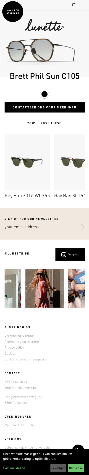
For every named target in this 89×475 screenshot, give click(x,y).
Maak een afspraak (13, 11)
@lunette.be (17, 253)
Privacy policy (14, 347)
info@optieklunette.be (21, 387)
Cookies (10, 353)
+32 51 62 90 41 (16, 382)
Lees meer (27, 167)
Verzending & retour (19, 335)
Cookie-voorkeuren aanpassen (26, 359)
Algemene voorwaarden (22, 341)
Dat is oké (76, 468)
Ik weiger (58, 468)
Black (45, 93)
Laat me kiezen (14, 468)
